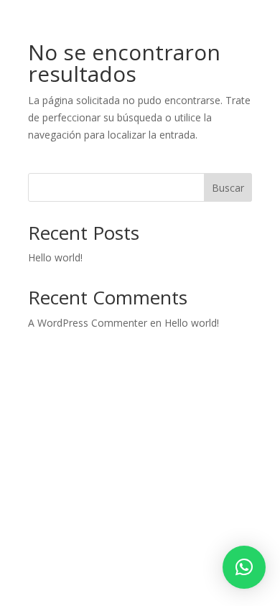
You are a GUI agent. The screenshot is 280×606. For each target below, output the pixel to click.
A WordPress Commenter (87, 323)
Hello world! (55, 257)
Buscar (228, 188)
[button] (244, 567)
